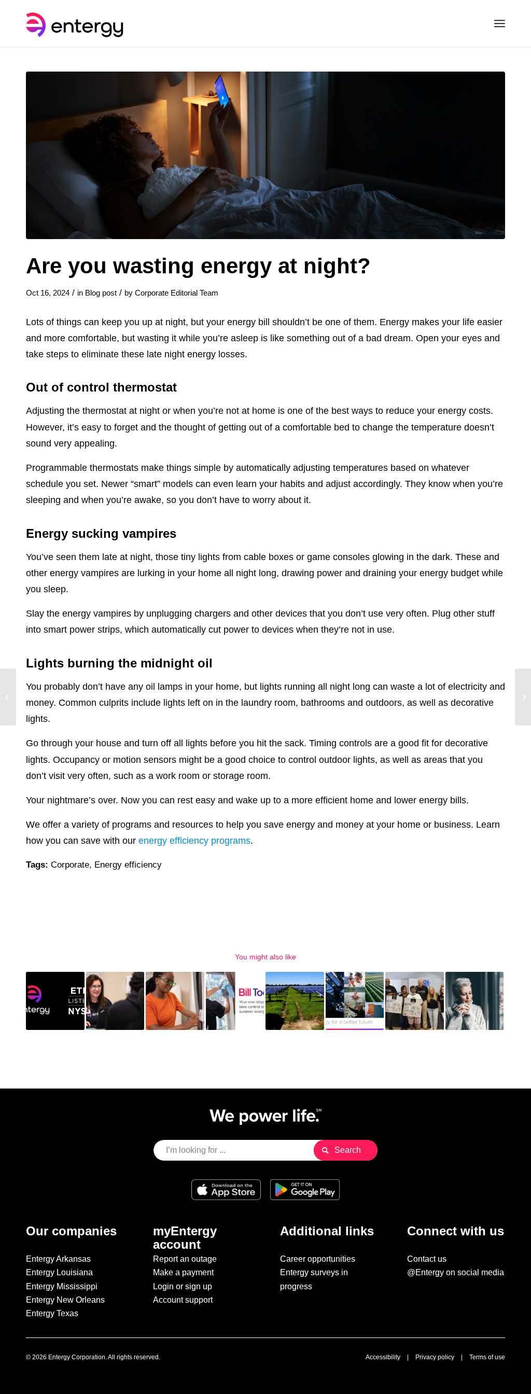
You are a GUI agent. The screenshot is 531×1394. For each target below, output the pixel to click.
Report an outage (185, 1258)
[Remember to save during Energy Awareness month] (8, 697)
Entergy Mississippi (61, 1286)
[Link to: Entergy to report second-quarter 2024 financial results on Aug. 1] (55, 1001)
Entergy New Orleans (65, 1299)
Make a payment (183, 1272)
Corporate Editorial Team (176, 293)
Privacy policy (434, 1357)
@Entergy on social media (455, 1272)
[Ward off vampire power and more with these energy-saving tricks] (523, 697)
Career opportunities (317, 1258)
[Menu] (499, 23)
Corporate (70, 865)
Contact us (426, 1258)
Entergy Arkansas (58, 1258)
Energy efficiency (128, 865)
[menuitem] (499, 23)
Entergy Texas (52, 1313)
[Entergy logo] (77, 23)
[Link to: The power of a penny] (175, 1001)
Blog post (101, 293)
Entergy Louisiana (59, 1272)
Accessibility (383, 1357)
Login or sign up (182, 1286)
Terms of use (487, 1357)
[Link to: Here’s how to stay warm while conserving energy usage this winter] (474, 1001)
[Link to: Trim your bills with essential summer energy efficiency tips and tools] (235, 1001)
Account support (183, 1299)
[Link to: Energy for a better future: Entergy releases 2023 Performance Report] (355, 1001)
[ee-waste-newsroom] (265, 155)
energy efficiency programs (194, 840)
